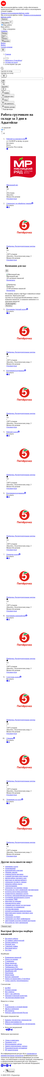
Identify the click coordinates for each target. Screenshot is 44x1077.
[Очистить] (4, 76)
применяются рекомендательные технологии (19, 1054)
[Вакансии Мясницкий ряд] (24, 167)
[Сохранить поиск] (3, 81)
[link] (4, 38)
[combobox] (11, 71)
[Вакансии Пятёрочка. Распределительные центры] (24, 227)
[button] (3, 43)
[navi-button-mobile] (3, 50)
